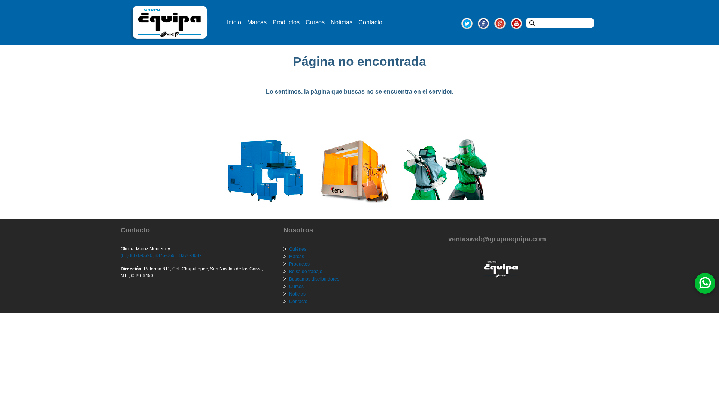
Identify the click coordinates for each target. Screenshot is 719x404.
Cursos (315, 22)
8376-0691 (165, 255)
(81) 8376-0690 (136, 255)
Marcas (257, 22)
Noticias (341, 22)
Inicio (234, 22)
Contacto (370, 22)
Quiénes (297, 249)
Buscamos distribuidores (314, 279)
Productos (286, 22)
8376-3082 (190, 255)
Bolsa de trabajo (305, 271)
